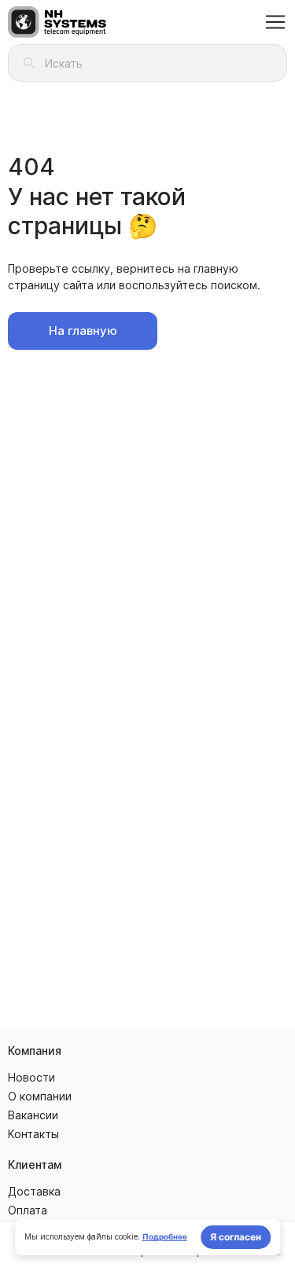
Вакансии (33, 1115)
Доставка (34, 1191)
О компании (40, 1096)
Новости (31, 1077)
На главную (83, 330)
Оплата (27, 1210)
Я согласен (235, 1237)
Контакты (33, 1134)
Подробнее (164, 1236)
